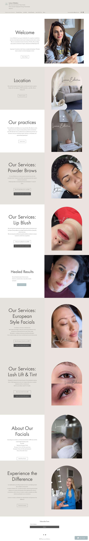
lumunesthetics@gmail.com (73, 12)
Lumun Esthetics (13, 3)
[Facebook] (81, 12)
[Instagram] (83, 12)
